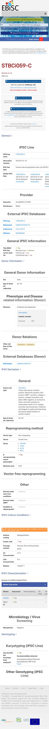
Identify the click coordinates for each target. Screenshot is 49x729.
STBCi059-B (35, 174)
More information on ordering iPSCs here (23, 88)
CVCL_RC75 (20, 229)
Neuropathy (23, 313)
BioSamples (7, 225)
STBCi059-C (20, 154)
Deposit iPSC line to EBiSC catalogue (25, 33)
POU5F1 (23, 443)
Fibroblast (22, 388)
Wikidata (6, 233)
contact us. (34, 124)
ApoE (30, 29)
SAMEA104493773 (23, 225)
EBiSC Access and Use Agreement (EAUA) (24, 108)
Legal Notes (32, 688)
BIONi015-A (20, 29)
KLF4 (22, 448)
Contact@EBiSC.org (40, 53)
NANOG (6, 598)
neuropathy (20, 182)
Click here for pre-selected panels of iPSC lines (24, 20)
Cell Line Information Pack (24, 98)
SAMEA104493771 (24, 364)
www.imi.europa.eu (21, 708)
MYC (22, 451)
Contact (15, 688)
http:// (19, 664)
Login (42, 688)
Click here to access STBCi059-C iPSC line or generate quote (24, 81)
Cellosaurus (7, 229)
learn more (34, 39)
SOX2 (22, 446)
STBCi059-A (20, 174)
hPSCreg (6, 221)
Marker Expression (10, 584)
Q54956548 (20, 233)
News (7, 688)
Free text (22, 321)
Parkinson (26, 29)
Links (23, 688)
